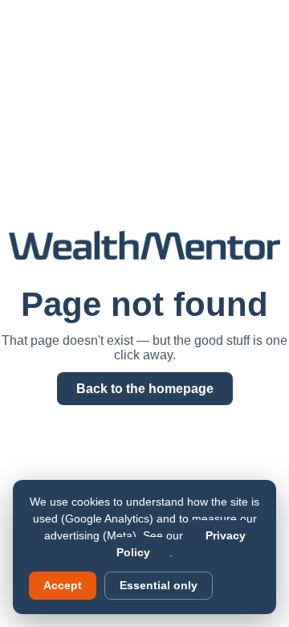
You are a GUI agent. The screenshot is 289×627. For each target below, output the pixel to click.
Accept (62, 586)
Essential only (158, 586)
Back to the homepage (145, 388)
